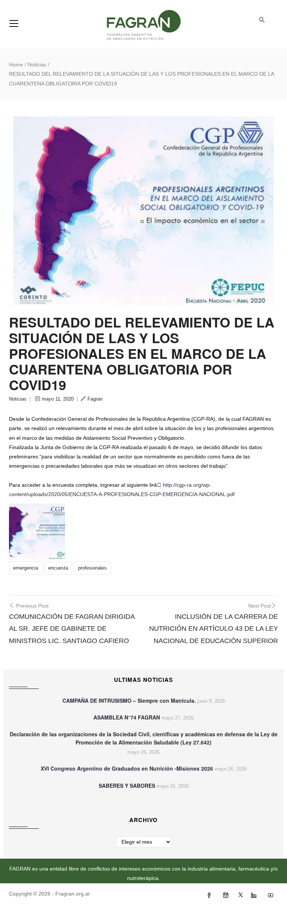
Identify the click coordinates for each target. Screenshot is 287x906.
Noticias (37, 65)
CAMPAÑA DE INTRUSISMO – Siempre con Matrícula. (129, 700)
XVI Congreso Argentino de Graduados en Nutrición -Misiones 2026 (127, 768)
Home (16, 65)
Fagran (94, 399)
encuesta (58, 568)
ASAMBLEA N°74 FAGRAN (126, 717)
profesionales (92, 568)
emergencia (25, 568)
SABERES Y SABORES (127, 785)
